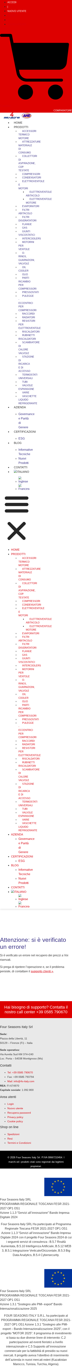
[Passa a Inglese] (24, 481)
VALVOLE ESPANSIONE (26, 387)
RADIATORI (28, 317)
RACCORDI (28, 313)
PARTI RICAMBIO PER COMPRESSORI (27, 283)
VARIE (25, 392)
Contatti (18, 887)
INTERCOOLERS (31, 238)
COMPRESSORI (31, 174)
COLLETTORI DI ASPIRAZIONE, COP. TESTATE (27, 163)
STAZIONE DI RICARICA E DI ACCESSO (26, 363)
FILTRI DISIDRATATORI (27, 219)
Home (15, 549)
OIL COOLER (23, 269)
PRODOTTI (21, 127)
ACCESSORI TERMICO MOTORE (27, 135)
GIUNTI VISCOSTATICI (26, 233)
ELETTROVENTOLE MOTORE (39, 201)
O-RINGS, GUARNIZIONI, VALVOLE (26, 258)
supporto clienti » (42, 971)
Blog (18, 442)
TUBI (25, 382)
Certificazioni (25, 431)
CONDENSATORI (31, 177)
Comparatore (63, 110)
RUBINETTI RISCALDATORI (27, 337)
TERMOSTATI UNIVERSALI (27, 376)
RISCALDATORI (31, 331)
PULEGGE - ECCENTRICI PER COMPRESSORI (27, 303)
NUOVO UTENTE (16, 11)
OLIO (25, 274)
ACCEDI (11, 2)
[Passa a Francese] (24, 488)
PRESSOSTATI (30, 292)
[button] (17, 518)
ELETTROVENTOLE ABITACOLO (39, 194)
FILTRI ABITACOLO (25, 212)
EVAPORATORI (30, 206)
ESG (21, 860)
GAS (24, 227)
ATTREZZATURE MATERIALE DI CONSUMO (29, 147)
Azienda (20, 407)
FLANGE (27, 224)
